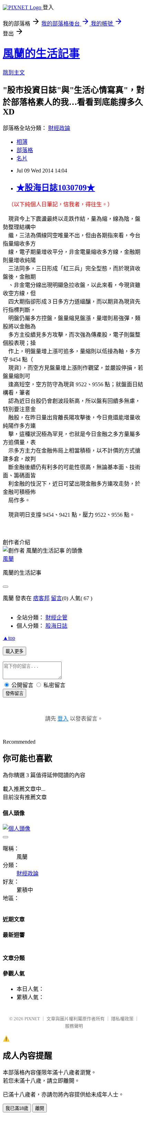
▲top (9, 638)
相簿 (22, 142)
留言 (56, 598)
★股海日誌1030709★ (56, 187)
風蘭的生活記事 (41, 53)
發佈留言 (14, 693)
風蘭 (8, 559)
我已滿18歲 (17, 1108)
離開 (39, 1108)
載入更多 (14, 651)
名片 (22, 158)
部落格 (25, 150)
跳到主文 (14, 73)
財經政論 (59, 128)
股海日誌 (56, 626)
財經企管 (56, 617)
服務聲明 (74, 1026)
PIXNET (32, 1018)
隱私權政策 (122, 1018)
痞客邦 (41, 598)
